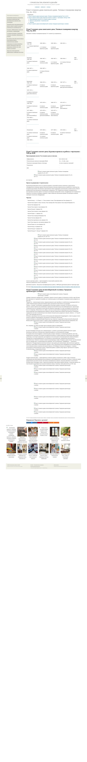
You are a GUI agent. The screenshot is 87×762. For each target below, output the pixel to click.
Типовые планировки (33, 417)
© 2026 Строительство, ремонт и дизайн (13, 464)
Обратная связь (56, 464)
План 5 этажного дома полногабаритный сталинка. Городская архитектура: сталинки (48, 24)
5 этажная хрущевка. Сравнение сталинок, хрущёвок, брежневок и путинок (15, 35)
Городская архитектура (71, 417)
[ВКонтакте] (31, 422)
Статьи (48, 7)
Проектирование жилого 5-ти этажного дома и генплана (43, 19)
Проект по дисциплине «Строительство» (39, 20)
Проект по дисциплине (54, 417)
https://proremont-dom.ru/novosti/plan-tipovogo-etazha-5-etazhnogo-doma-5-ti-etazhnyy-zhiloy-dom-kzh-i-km (55, 287)
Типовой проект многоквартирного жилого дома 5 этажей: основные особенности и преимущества (15, 26)
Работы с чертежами (47, 417)
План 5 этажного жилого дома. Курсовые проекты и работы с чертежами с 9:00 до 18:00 (49, 17)
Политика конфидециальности (35, 466)
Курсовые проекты (40, 417)
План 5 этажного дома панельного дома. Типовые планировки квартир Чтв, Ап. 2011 (48, 16)
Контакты (32, 464)
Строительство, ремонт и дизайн (43, 2)
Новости (43, 7)
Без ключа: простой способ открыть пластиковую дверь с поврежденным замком (15, 40)
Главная (37, 7)
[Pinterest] (42, 422)
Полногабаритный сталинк (62, 417)
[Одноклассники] (53, 422)
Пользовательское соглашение (39, 464)
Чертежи (32, 22)
